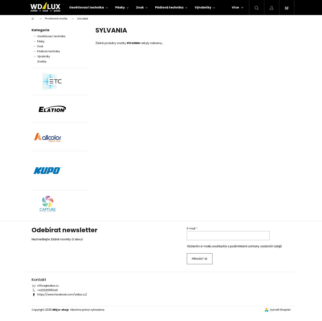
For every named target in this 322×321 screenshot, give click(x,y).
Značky (41, 61)
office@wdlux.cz (48, 286)
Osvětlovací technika (51, 36)
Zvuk (40, 46)
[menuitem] (88, 7)
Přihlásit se (199, 259)
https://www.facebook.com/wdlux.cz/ (62, 294)
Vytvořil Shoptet (280, 310)
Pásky (41, 41)
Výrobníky (43, 56)
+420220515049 (47, 290)
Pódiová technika (48, 51)
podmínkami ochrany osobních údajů (256, 246)
